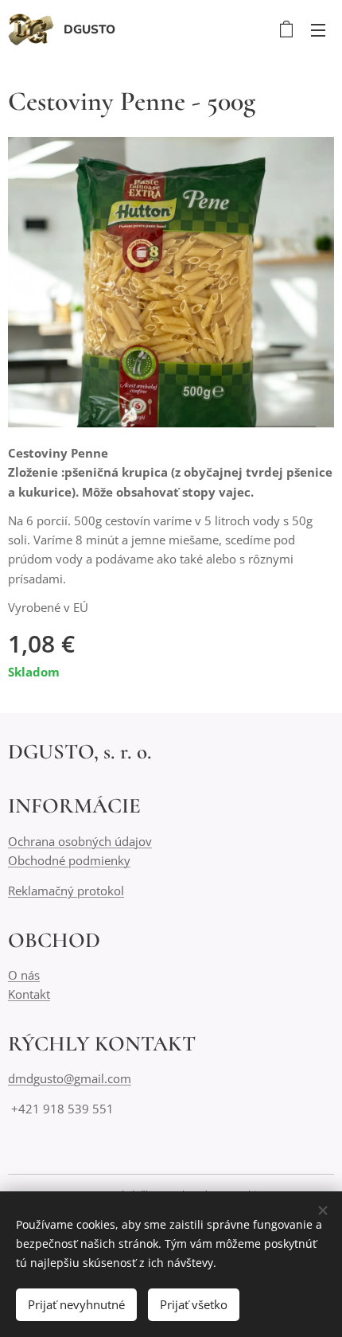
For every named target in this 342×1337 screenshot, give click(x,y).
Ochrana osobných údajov (80, 841)
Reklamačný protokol (66, 890)
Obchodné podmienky (69, 860)
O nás (24, 975)
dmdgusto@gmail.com (69, 1078)
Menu (318, 29)
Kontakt (29, 994)
